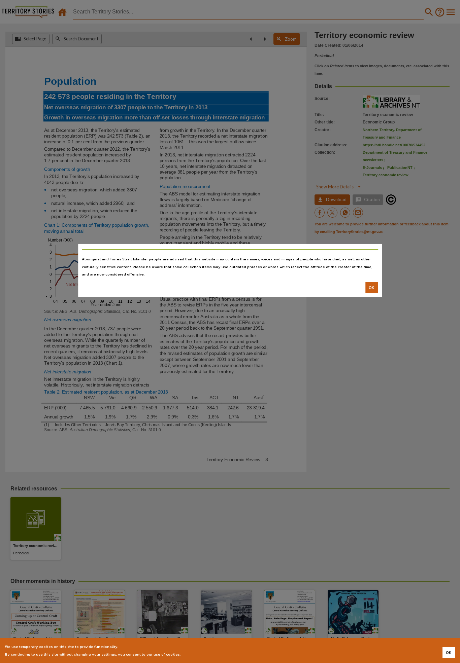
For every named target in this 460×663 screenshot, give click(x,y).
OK (371, 288)
